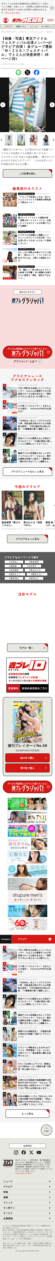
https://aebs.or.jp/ (23, 1173)
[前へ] (3, 105)
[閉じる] (52, 8)
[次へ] (52, 105)
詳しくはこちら (13, 12)
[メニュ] (50, 20)
